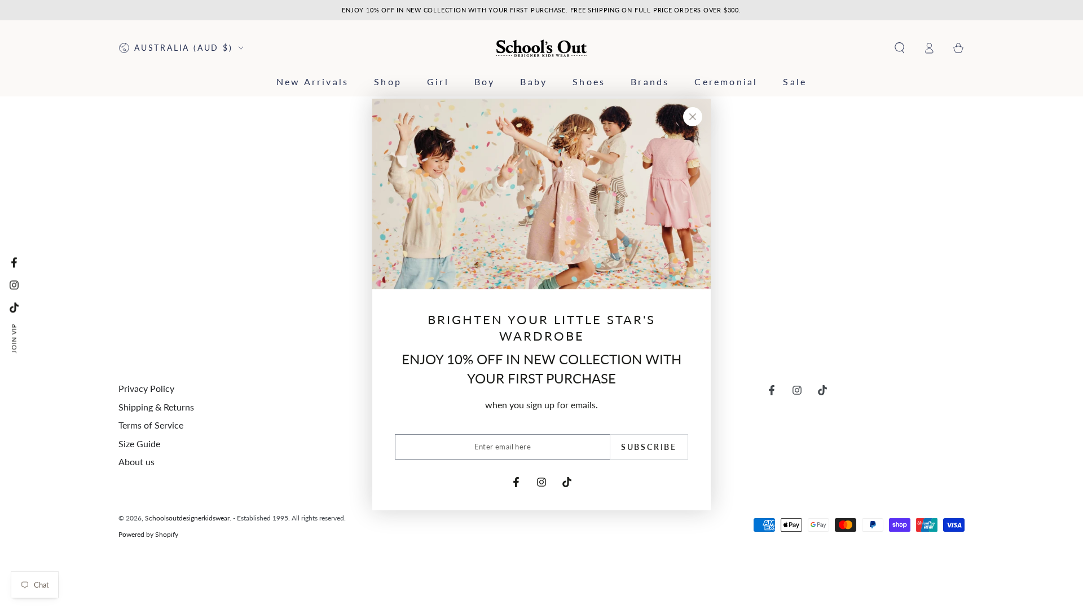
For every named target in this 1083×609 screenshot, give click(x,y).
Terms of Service (150, 425)
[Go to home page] (541, 48)
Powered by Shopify (148, 534)
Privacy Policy (146, 388)
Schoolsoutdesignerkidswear (187, 518)
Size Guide (139, 443)
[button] (899, 48)
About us (136, 461)
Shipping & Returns (156, 406)
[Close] (692, 116)
